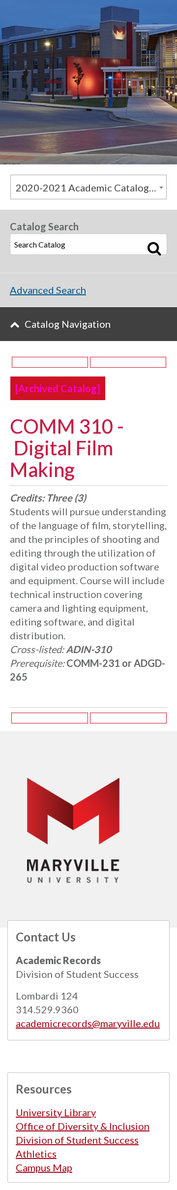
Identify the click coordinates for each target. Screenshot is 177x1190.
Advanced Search (48, 290)
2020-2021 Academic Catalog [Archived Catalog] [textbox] (91, 187)
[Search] (155, 248)
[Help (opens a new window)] (128, 362)
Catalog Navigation (68, 324)
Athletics (36, 1153)
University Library (56, 1112)
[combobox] (88, 187)
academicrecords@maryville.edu (88, 1023)
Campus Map (44, 1167)
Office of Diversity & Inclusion (82, 1126)
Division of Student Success (77, 1140)
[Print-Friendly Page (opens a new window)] (50, 362)
